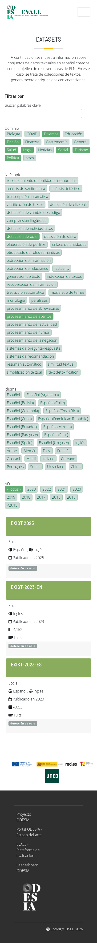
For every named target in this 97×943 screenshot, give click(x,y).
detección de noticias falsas (30, 228)
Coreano (68, 458)
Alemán (30, 450)
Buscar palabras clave (23, 105)
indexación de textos (64, 276)
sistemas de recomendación (30, 356)
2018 (26, 497)
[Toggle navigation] (83, 12)
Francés (63, 450)
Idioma (10, 389)
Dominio (12, 128)
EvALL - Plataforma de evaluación (28, 850)
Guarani (13, 458)
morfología (16, 300)
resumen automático (24, 364)
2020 (77, 489)
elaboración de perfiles (26, 244)
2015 (71, 497)
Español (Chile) (52, 402)
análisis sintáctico (66, 188)
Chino (76, 466)
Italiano (48, 458)
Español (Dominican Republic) (63, 418)
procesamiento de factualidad (32, 324)
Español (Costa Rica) (62, 410)
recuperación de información (31, 284)
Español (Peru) (56, 434)
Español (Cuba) (19, 418)
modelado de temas (67, 292)
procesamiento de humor (28, 332)
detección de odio (22, 236)
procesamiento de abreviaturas (33, 308)
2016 (56, 497)
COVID (32, 134)
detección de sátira (60, 236)
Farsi (47, 450)
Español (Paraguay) (22, 434)
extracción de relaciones (27, 268)
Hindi (31, 458)
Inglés (80, 442)
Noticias (45, 150)
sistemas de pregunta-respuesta (33, 348)
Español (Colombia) (23, 410)
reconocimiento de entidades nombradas (41, 180)
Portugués (15, 466)
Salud (11, 150)
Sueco (35, 466)
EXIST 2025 (22, 523)
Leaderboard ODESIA (27, 867)
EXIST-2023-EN (26, 587)
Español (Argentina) (43, 394)
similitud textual (61, 364)
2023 (31, 489)
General (80, 142)
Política (13, 157)
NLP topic (13, 174)
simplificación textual (24, 372)
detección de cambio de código (33, 212)
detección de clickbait (68, 204)
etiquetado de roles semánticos (33, 252)
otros (29, 157)
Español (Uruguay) (54, 442)
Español (13, 394)
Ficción (13, 142)
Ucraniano (55, 466)
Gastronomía (56, 142)
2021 (61, 489)
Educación (73, 134)
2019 (11, 497)
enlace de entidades (69, 244)
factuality (61, 268)
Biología (13, 134)
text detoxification (63, 372)
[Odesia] (29, 12)
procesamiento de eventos (29, 316)
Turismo (81, 150)
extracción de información (29, 260)
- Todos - (14, 489)
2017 (41, 497)
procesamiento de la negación (32, 340)
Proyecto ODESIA (23, 817)
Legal (27, 150)
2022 (46, 489)
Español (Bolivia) (20, 402)
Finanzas (32, 142)
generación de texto (23, 276)
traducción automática (25, 292)
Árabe (12, 450)
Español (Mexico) (57, 426)
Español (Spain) (19, 442)
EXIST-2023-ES (26, 664)
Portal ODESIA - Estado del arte (29, 832)
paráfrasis (39, 300)
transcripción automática (27, 196)
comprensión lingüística (26, 220)
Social (63, 150)
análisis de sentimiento (26, 188)
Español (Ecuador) (22, 426)
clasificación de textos (25, 204)
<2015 (12, 505)
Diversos (51, 134)
